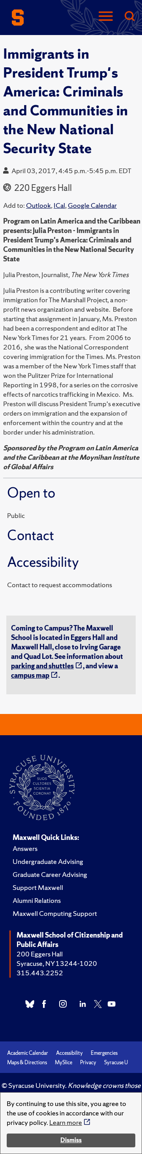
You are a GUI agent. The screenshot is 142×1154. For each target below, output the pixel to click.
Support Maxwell (38, 887)
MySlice (63, 1062)
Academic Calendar (27, 1053)
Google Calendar (92, 205)
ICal (59, 205)
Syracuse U (116, 1062)
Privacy (88, 1062)
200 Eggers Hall (40, 953)
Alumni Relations (37, 900)
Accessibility (69, 1053)
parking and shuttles (42, 665)
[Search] (129, 17)
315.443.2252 (40, 972)
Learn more (65, 1122)
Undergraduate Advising (48, 861)
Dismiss (71, 1140)
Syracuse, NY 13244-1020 (57, 963)
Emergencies (104, 1053)
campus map (30, 675)
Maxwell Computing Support (55, 913)
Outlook (38, 205)
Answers (25, 848)
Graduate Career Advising (50, 874)
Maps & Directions (27, 1062)
